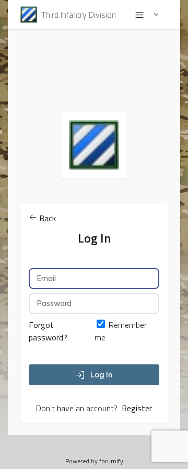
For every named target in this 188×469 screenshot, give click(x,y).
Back (46, 218)
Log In (101, 374)
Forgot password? (48, 331)
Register (137, 408)
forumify (111, 461)
